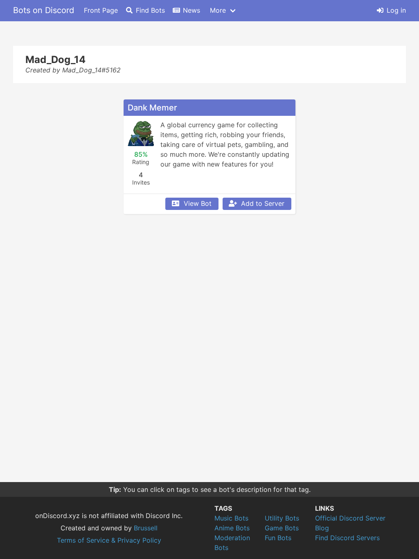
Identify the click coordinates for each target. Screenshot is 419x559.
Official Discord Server (350, 518)
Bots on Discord (43, 10)
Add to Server (262, 203)
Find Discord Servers (347, 538)
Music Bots (231, 518)
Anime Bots (232, 528)
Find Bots (150, 10)
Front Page (101, 10)
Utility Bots (282, 518)
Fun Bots (278, 538)
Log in (396, 10)
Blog (322, 528)
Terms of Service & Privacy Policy (109, 540)
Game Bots (282, 528)
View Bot (198, 203)
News (191, 10)
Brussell (146, 528)
